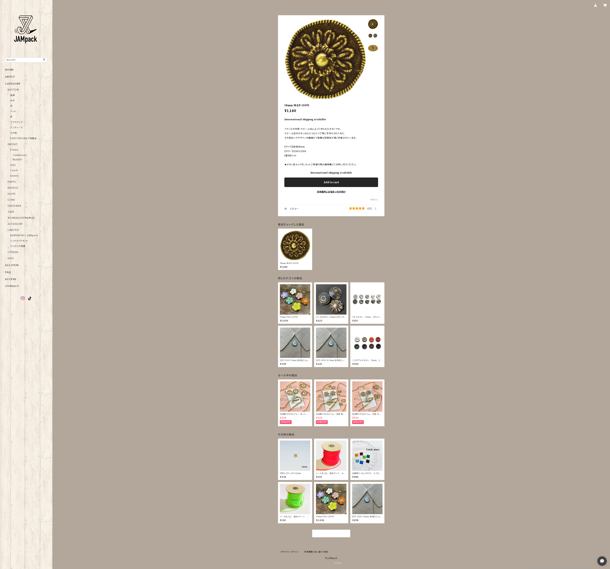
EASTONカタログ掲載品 (23, 138)
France (14, 149)
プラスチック (16, 122)
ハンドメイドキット (19, 240)
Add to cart (331, 182)
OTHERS (13, 252)
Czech (14, 170)
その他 (13, 133)
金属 (12, 95)
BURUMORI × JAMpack (24, 235)
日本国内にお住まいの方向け (331, 191)
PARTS (12, 181)
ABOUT (10, 76)
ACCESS (10, 279)
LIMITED (13, 230)
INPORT (13, 144)
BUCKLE (13, 187)
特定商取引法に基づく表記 (316, 552)
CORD (11, 199)
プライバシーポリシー (290, 552)
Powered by (327, 563)
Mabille (17, 159)
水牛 (12, 100)
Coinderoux (20, 155)
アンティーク (16, 127)
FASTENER (14, 205)
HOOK (12, 193)
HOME (9, 69)
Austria (14, 175)
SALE (11, 258)
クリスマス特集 (17, 246)
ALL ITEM (11, 265)
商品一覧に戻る (331, 533)
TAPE (11, 211)
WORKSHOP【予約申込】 (21, 218)
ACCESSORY (15, 224)
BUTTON (13, 89)
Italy (13, 165)
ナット (13, 111)
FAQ (8, 272)
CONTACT (12, 286)
